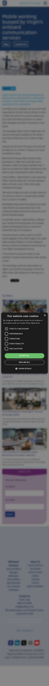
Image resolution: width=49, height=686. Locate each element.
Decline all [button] (24, 362)
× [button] (45, 315)
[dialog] (24, 343)
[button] (24, 368)
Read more (35, 323)
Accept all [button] (24, 356)
